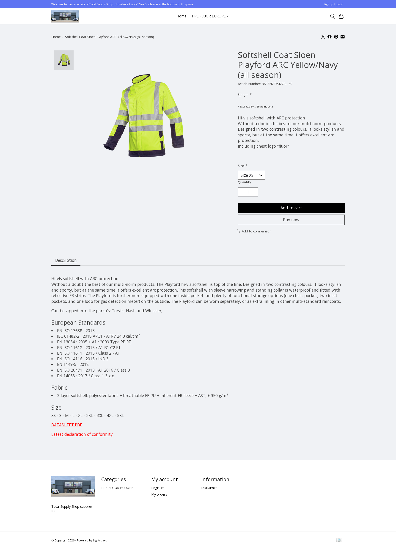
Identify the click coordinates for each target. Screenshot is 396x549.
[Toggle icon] (332, 16)
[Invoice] (339, 540)
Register (157, 487)
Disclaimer (209, 487)
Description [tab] (66, 260)
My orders (159, 494)
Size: (242, 165)
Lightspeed (100, 540)
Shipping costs (265, 106)
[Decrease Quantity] (243, 192)
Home (181, 16)
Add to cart (291, 207)
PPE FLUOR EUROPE (117, 487)
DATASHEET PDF (66, 425)
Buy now (291, 219)
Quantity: (245, 182)
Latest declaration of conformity (82, 434)
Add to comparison (256, 231)
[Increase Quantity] (253, 192)
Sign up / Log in (333, 4)
